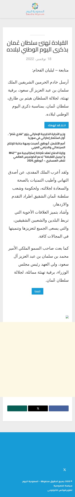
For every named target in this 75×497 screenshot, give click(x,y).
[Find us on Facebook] (71, 469)
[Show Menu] (68, 9)
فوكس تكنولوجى (56, 490)
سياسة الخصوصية (63, 486)
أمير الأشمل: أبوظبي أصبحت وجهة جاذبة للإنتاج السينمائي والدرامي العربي (36, 145)
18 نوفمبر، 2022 (38, 58)
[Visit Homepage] (35, 9)
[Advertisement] (37, 359)
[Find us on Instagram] (58, 469)
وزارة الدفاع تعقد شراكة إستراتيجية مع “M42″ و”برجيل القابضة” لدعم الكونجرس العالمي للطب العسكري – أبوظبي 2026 (37, 156)
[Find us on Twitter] (64, 469)
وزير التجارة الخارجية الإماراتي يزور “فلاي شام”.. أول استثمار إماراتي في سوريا (36, 135)
